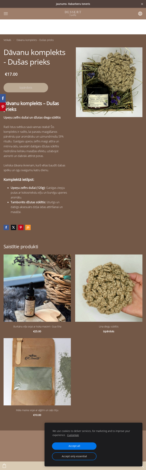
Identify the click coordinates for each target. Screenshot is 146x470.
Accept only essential (74, 456)
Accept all (74, 446)
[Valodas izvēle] (140, 14)
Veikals (7, 40)
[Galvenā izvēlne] (6, 14)
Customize (73, 435)
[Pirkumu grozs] (4, 465)
